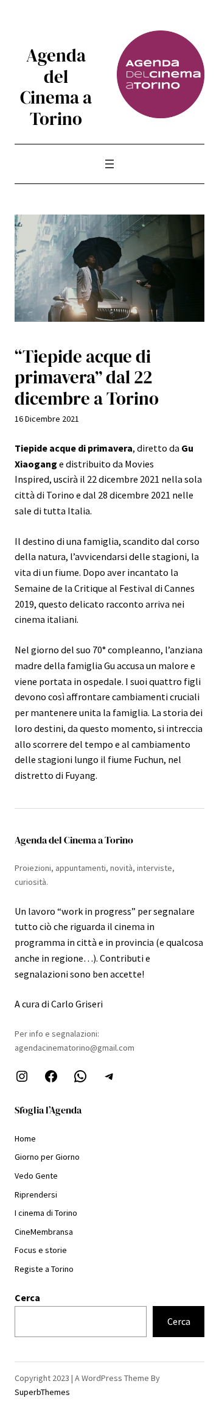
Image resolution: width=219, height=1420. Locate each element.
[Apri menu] (109, 164)
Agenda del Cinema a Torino (56, 87)
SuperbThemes (42, 1391)
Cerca (27, 1297)
